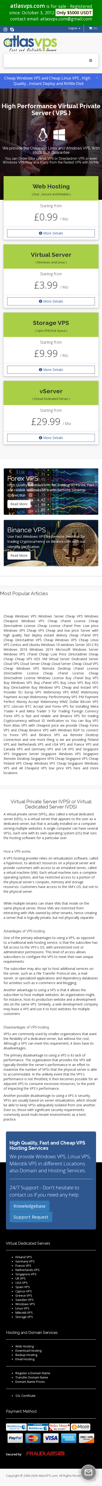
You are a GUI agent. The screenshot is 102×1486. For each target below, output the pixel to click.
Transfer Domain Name (31, 1377)
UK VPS (20, 1278)
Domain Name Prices (30, 1382)
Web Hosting (24, 1346)
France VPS (23, 1266)
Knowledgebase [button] (30, 1206)
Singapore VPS (26, 1274)
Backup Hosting (26, 1355)
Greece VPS (23, 1296)
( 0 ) (94, 28)
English (73, 28)
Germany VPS (25, 1261)
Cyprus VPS (23, 1291)
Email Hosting (24, 1359)
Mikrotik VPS (24, 1313)
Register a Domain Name (32, 1373)
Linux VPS (22, 1308)
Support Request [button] (31, 1217)
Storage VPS (24, 1317)
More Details (53, 233)
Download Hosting (28, 1351)
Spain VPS (22, 1287)
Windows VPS (25, 1304)
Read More (19, 504)
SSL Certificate (25, 1396)
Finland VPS (23, 1257)
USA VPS (21, 1283)
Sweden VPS (24, 1300)
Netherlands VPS (27, 1270)
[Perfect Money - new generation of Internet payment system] (59, 1427)
